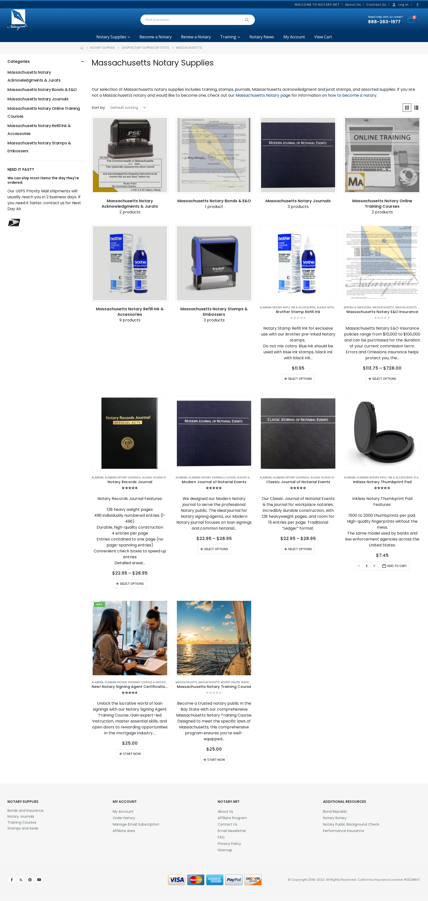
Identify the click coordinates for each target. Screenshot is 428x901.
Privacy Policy (229, 843)
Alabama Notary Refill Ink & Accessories (288, 307)
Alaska (147, 477)
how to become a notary (352, 95)
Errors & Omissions (357, 307)
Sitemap (225, 850)
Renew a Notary (196, 37)
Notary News (261, 37)
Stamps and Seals (22, 828)
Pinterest (30, 879)
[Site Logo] (17, 19)
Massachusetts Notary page (263, 95)
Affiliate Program (232, 817)
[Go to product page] (298, 263)
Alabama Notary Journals (123, 477)
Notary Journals (20, 816)
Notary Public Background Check (351, 824)
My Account (294, 37)
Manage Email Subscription (136, 824)
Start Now (132, 754)
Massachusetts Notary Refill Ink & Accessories (39, 129)
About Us (353, 4)
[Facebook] (417, 5)
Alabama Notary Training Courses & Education (137, 682)
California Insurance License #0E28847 (389, 880)
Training (228, 37)
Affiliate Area (124, 830)
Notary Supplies (111, 37)
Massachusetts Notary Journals (37, 99)
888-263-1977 (384, 22)
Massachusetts (383, 307)
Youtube (39, 879)
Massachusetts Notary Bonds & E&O (42, 89)
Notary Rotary (335, 817)
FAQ (221, 837)
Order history (124, 817)
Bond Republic (335, 811)
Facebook (11, 879)
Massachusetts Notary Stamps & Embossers (39, 147)
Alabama (98, 477)
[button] (407, 107)
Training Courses (21, 822)
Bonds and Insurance (25, 810)
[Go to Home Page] (81, 48)
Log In (403, 4)
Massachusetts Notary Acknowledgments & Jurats (33, 76)
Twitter (21, 879)
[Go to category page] (130, 155)
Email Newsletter (232, 830)
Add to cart (397, 566)
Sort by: (99, 107)
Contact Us (376, 4)
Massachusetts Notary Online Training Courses (231, 682)
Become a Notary (155, 37)
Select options (300, 379)
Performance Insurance (343, 830)
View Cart (323, 37)
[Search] (247, 20)
